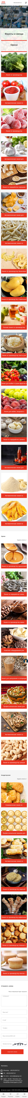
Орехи (14, 45)
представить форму (12, 1051)
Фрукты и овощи (14, 34)
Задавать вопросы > (22, 540)
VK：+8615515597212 (9, 1073)
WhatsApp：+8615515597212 (11, 1070)
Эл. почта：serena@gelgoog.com (12, 1076)
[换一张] (19, 1043)
